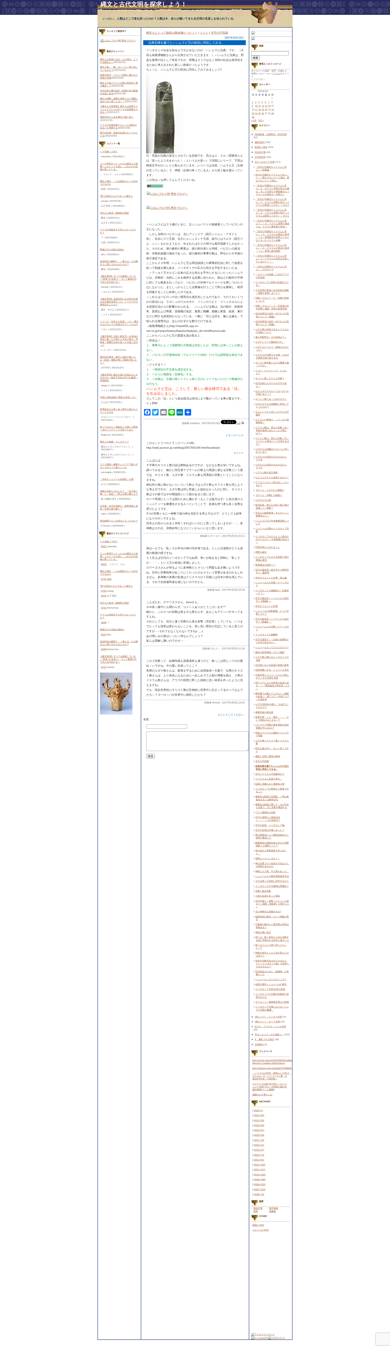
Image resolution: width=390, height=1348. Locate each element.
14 (269, 106)
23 (253, 113)
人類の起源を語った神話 (267, 896)
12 (263, 106)
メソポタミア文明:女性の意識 (270, 989)
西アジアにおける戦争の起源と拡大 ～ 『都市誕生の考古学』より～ (272, 686)
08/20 (103, 564)
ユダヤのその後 (263, 500)
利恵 (109, 579)
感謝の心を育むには (262, 1094)
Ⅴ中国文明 (260, 157)
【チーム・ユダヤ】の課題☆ (269, 490)
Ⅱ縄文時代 (260, 142)
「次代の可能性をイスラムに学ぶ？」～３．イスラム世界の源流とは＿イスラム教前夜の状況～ (272, 223)
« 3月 (254, 120)
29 (272, 113)
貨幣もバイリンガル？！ (267, 858)
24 (256, 113)
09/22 (103, 546)
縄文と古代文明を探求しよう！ (144, 4)
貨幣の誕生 (260, 552)
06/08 (103, 622)
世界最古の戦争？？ (265, 565)
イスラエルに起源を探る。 (268, 779)
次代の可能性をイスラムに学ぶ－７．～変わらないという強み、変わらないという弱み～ (272, 178)
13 (266, 106)
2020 (259, 1125)
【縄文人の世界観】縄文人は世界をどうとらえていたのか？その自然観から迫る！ (119, 109)
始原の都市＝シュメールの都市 (271, 984)
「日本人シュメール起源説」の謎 (116, 479)
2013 (259, 1160)
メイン (204, 32)
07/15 (103, 608)
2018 (259, 1135)
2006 (259, 1194)
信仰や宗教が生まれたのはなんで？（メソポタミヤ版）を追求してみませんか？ (272, 963)
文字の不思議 (219, 32)
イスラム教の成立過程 (266, 472)
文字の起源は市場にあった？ (269, 830)
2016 (259, 1145)
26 (263, 113)
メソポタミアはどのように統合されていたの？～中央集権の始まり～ (272, 539)
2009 (260, 1179)
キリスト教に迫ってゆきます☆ (271, 399)
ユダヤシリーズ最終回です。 (269, 342)
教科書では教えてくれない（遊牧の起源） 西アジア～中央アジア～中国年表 (272, 696)
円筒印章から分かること (267, 547)
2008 (260, 1184)
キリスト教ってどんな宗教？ (269, 378)
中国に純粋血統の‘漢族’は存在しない (118, 397)
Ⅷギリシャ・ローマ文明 (267, 1021)
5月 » (261, 120)
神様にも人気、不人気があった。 (272, 871)
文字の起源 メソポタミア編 (269, 825)
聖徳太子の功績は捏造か (112, 249)
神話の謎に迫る (263, 932)
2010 (260, 1174)
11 (259, 106)
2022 (259, 1115)
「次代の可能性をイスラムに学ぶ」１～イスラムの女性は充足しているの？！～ (272, 259)
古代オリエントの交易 (266, 606)
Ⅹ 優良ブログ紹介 (264, 1039)
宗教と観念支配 (263, 891)
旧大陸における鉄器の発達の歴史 (272, 665)
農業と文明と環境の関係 (267, 756)
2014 (259, 1155)
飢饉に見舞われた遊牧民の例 (269, 784)
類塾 (256, 1211)
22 (272, 109)
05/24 (103, 634)
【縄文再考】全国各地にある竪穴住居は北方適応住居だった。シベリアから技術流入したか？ (119, 302)
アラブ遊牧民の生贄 (265, 812)
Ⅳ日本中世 (260, 152)
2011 (260, 1169)
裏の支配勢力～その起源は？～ (271, 337)
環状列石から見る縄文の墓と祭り (116, 117)
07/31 (103, 579)
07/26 (103, 591)
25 (259, 113)
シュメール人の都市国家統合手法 (272, 876)
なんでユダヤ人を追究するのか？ (272, 477)
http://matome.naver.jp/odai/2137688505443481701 (277, 1068)
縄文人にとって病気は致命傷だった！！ (171, 32)
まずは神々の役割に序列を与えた (272, 881)
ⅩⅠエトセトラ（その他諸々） (269, 1034)
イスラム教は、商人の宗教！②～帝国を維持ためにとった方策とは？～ (272, 430)
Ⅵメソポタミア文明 (265, 162)
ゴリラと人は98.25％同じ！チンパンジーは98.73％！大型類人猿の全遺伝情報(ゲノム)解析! (269, 1087)
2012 (260, 1164)
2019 (259, 1130)
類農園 (272, 1211)
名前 (146, 719)
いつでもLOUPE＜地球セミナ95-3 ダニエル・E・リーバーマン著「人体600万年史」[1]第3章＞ (271, 1076)
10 (256, 106)
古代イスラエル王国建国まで (269, 774)
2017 (259, 1140)
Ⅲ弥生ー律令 (261, 147)
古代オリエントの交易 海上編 (271, 577)
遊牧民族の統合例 (264, 712)
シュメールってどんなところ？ (271, 979)
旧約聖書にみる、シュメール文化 (272, 670)
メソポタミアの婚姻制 (266, 634)
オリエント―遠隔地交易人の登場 (272, 1002)
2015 (259, 1150)
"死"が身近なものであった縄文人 (116, 196)
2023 (259, 1110)
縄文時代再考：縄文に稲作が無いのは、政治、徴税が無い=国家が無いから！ (118, 360)
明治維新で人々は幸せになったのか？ (119, 521)
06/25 (103, 596)
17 (256, 109)
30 (253, 117)
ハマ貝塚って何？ (109, 151)
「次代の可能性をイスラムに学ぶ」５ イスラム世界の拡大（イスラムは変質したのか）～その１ (272, 213)
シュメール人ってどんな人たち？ (272, 647)
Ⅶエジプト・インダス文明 (268, 1017)
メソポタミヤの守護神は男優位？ (272, 886)
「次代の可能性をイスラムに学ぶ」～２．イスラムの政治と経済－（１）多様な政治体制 (272, 248)
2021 (259, 1120)
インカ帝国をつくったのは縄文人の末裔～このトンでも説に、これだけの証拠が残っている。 (119, 166)
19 (263, 109)
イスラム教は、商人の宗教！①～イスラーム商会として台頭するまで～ (272, 441)
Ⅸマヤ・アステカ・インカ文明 (270, 1026)
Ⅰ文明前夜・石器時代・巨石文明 (271, 134)
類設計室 (258, 1208)
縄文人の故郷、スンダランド (114, 442)
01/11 (103, 667)
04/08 (103, 649)
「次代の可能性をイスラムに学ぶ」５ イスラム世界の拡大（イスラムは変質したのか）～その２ (272, 202)
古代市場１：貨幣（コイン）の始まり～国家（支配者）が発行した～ (272, 904)
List (238, 423)
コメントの (260, 1230)
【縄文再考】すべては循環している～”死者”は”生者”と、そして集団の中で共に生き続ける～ (118, 279)
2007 (260, 1189)
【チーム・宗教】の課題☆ (268, 495)
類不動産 (273, 1208)
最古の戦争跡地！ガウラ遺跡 (269, 652)
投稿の (258, 1225)
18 (259, 109)
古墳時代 (259, 1044)
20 (266, 109)
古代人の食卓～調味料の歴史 (114, 213)
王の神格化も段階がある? (268, 911)
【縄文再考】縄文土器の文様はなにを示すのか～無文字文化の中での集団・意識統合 (119, 377)
